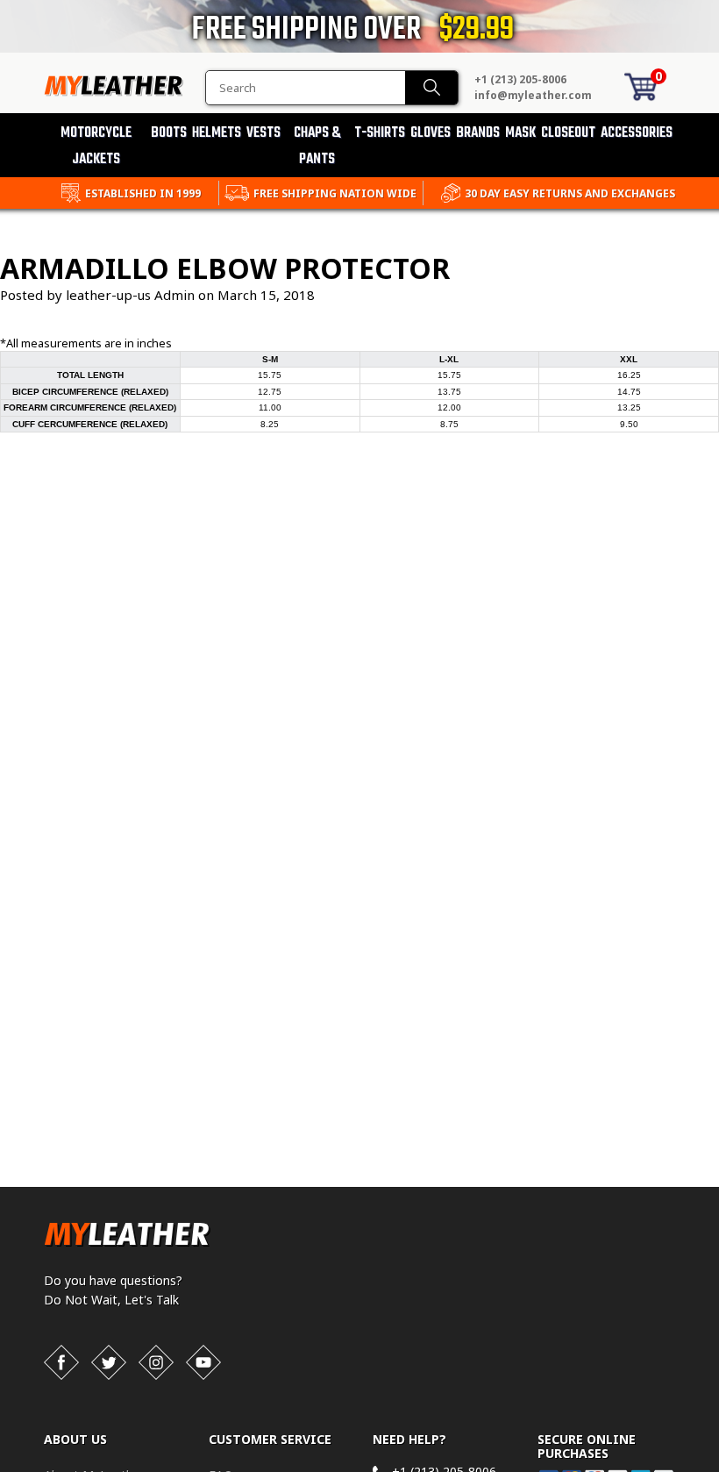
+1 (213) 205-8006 (520, 79)
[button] (718, 1468)
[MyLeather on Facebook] (61, 1362)
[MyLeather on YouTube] (203, 1362)
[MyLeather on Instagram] (156, 1362)
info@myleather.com (533, 95)
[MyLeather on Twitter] (108, 1362)
